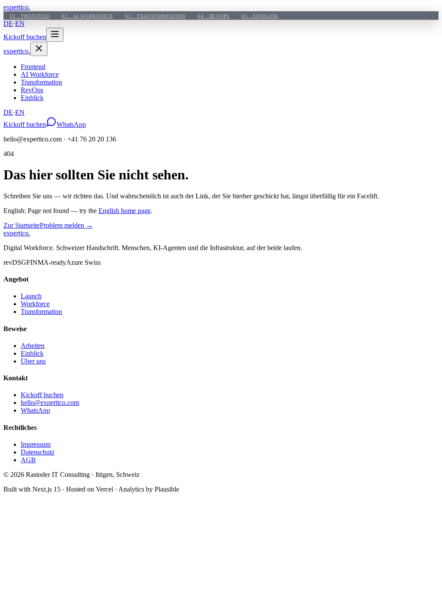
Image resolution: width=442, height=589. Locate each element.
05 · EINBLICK (260, 16)
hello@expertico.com (50, 402)
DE (8, 23)
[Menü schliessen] (38, 49)
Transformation (41, 82)
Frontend (33, 66)
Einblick (32, 97)
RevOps (32, 90)
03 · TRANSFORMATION (155, 16)
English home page (124, 210)
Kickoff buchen (24, 37)
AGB (28, 460)
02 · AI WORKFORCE (87, 16)
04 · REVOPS (214, 16)
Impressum (36, 444)
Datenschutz (37, 452)
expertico (16, 7)
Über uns (33, 361)
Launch (31, 296)
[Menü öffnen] (54, 35)
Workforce (35, 303)
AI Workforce (40, 74)
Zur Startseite (21, 225)
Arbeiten (32, 345)
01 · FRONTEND (30, 16)
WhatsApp (71, 124)
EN (20, 23)
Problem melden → (66, 225)
